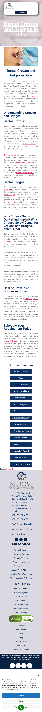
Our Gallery (21, 630)
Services (21, 626)
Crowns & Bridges (21, 554)
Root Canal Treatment (21, 589)
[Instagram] (21, 539)
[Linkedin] (29, 665)
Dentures (21, 601)
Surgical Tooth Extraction (21, 574)
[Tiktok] (18, 665)
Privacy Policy (21, 642)
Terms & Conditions (21, 650)
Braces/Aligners (21, 592)
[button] (39, 676)
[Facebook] (16, 539)
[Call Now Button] (21, 707)
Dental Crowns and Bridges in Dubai (21, 29)
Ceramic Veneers (21, 558)
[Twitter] (24, 665)
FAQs (21, 634)
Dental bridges (9, 195)
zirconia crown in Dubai (25, 173)
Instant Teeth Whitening (21, 570)
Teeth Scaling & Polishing (21, 578)
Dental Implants (21, 550)
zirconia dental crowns (24, 163)
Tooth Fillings (21, 597)
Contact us (21, 646)
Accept (21, 695)
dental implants (12, 202)
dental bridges (9, 190)
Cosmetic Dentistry (21, 562)
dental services (32, 314)
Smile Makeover (21, 609)
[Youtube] (12, 665)
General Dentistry (21, 566)
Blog (21, 638)
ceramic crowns (32, 141)
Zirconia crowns (28, 144)
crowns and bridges (11, 341)
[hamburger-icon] (31, 7)
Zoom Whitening (21, 605)
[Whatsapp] (25, 539)
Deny (21, 701)
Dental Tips (10, 469)
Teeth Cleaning (21, 613)
